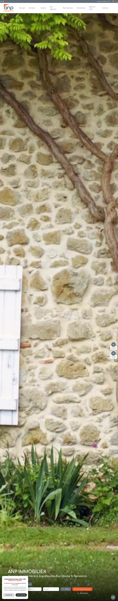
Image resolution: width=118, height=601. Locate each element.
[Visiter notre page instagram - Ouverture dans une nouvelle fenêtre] (3, 1)
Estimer (28, 584)
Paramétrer (8, 595)
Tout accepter (21, 595)
